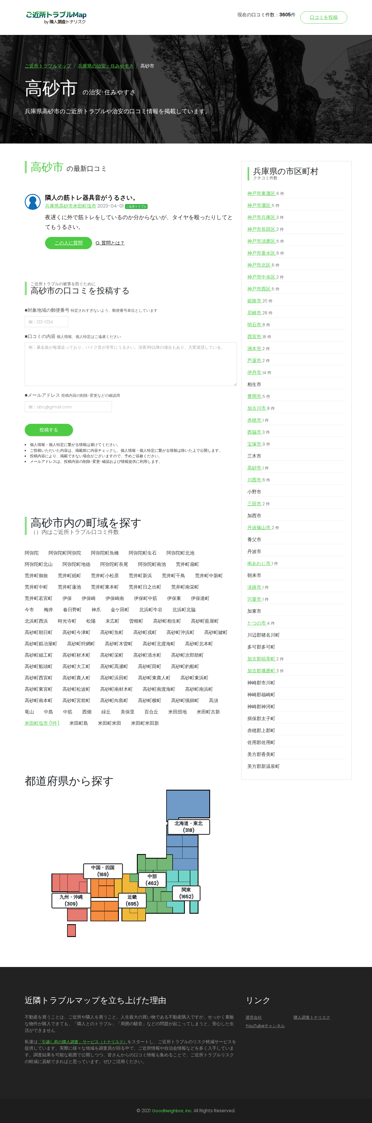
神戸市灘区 (263, 205)
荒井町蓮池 (69, 587)
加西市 (254, 515)
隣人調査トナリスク (312, 1017)
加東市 (254, 611)
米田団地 (177, 711)
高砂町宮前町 (76, 700)
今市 (29, 609)
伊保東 (174, 598)
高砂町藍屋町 (205, 621)
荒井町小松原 (105, 575)
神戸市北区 (263, 265)
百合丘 (151, 711)
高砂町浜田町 (114, 677)
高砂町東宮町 (39, 689)
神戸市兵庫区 (265, 217)
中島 (48, 711)
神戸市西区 (263, 289)
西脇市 (258, 432)
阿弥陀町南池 (152, 564)
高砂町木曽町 (119, 643)
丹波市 (254, 551)
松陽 (91, 621)
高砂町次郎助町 (187, 655)
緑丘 (106, 711)
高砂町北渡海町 (159, 643)
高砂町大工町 (76, 666)
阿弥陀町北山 (39, 564)
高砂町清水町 (147, 655)
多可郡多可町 (261, 647)
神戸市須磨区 (265, 241)
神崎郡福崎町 (261, 694)
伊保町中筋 (145, 598)
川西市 (258, 480)
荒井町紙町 (69, 575)
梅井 (48, 609)
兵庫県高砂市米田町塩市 (70, 206)
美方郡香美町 (261, 754)
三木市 (254, 456)
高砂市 (258, 468)
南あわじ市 (262, 563)
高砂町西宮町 (39, 677)
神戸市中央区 (265, 277)
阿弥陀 (32, 553)
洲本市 (258, 348)
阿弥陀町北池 (180, 553)
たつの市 (261, 623)
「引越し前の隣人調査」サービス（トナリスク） (82, 1042)
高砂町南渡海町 (159, 689)
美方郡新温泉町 (263, 766)
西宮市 (259, 336)
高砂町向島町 (114, 700)
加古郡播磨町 (265, 670)
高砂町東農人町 (154, 677)
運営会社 (254, 1017)
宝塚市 (258, 444)
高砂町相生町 (167, 621)
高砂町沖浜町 (180, 632)
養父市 (254, 539)
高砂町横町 (149, 700)
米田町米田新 (145, 723)
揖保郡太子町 (261, 718)
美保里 (128, 711)
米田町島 (78, 723)
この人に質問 (69, 243)
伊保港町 (200, 598)
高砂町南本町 (39, 700)
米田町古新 (208, 711)
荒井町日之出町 (145, 587)
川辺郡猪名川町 (263, 635)
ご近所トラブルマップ (48, 66)
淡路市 (258, 587)
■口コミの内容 (73, 336)
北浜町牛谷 (150, 609)
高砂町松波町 (76, 689)
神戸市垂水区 (265, 253)
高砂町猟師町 (185, 700)
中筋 (67, 711)
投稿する (49, 429)
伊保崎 (89, 598)
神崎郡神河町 (261, 706)
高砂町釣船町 (185, 666)
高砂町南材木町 (116, 689)
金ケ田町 (120, 609)
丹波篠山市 (263, 527)
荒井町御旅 (36, 575)
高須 (213, 700)
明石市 (258, 324)
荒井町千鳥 (173, 575)
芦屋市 (258, 360)
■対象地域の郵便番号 (91, 310)
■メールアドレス (72, 395)
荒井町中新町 (209, 575)
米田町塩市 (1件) (42, 723)
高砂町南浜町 (199, 689)
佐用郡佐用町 (261, 742)
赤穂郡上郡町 (261, 730)
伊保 (67, 598)
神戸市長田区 (265, 229)
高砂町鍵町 (216, 632)
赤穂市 (258, 420)
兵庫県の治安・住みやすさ (106, 66)
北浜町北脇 (184, 609)
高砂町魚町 (112, 632)
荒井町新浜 (140, 575)
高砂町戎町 (145, 632)
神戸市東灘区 (265, 193)
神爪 (96, 609)
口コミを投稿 (324, 17)
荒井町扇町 (187, 564)
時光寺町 (67, 621)
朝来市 (254, 575)
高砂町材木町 (76, 655)
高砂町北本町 (199, 643)
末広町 (112, 621)
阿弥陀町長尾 (114, 564)
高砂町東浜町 (194, 677)
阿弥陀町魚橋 (105, 553)
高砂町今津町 (76, 632)
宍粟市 (258, 599)
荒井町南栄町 (185, 587)
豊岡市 (258, 396)
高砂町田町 (149, 666)
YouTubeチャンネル (265, 1026)
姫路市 (260, 300)
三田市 (258, 503)
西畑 (87, 711)
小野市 (254, 491)
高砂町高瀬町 (114, 666)
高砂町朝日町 (39, 632)
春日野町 (72, 609)
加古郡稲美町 (265, 659)
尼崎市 (260, 312)
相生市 (254, 384)
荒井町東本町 (105, 587)
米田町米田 (109, 723)
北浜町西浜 (36, 621)
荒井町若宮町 (39, 598)
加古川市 (261, 408)
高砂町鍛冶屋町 (41, 643)
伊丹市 (259, 372)
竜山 (29, 711)
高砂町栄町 (112, 655)
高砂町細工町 (39, 655)
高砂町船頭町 (39, 666)
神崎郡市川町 (261, 682)
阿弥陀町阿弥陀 (65, 553)
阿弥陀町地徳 (76, 564)
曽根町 (136, 621)
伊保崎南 (114, 598)
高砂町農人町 (76, 677)
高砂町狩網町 (81, 643)
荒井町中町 (36, 587)
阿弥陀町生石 (143, 553)
